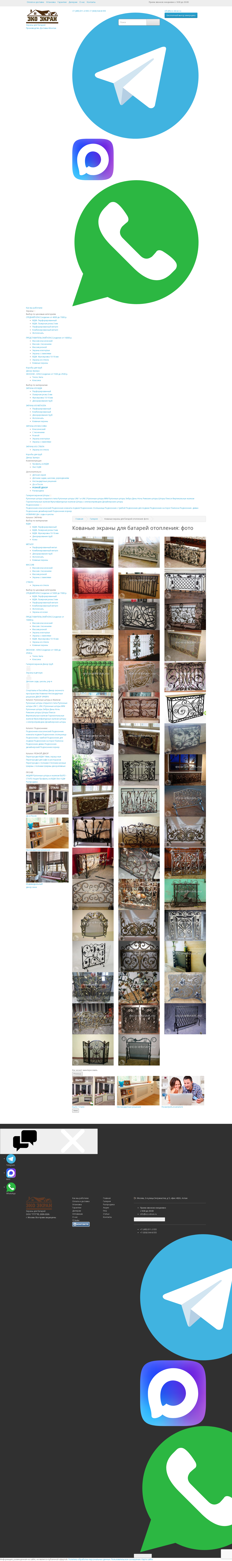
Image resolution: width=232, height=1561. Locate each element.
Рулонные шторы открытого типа (41, 703)
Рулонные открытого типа (41, 498)
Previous (77, 1073)
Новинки (43, 693)
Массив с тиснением (41, 344)
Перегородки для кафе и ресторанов (43, 759)
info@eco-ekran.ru (173, 11)
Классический (38, 429)
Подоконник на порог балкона (48, 741)
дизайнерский (39, 511)
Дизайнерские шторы (55, 722)
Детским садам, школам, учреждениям (50, 478)
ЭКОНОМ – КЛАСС (47, 374)
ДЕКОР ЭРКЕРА (42, 696)
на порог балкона (164, 508)
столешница (92, 508)
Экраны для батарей (41, 26)
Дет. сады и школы (45, 514)
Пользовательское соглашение (126, 1559)
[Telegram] (135, 75)
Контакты (91, 2)
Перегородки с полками (37, 763)
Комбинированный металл (45, 330)
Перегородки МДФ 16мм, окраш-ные (43, 756)
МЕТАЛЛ (29, 544)
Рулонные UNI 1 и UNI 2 (72, 498)
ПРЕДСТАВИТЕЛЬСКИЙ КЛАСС (49, 337)
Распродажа (38, 490)
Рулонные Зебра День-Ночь (125, 498)
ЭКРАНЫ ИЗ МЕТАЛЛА (36, 405)
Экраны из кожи (40, 612)
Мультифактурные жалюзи (63, 501)
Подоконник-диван (35, 744)
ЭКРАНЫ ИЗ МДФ (34, 388)
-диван (189, 508)
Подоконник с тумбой (36, 737)
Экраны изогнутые (41, 350)
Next (76, 1110)
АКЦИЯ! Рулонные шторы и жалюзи (42, 775)
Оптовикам (77, 1214)
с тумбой (115, 508)
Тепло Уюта (37, 377)
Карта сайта (147, 1559)
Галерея (94, 519)
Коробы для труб (34, 367)
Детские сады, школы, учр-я (39, 681)
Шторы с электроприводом (89, 501)
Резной (35, 435)
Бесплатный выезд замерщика (181, 15)
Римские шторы (33, 712)
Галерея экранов (34, 495)
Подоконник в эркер (49, 747)
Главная (79, 519)
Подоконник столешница (54, 734)
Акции (36, 778)
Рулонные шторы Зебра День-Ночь (43, 709)
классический (38, 508)
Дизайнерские (112, 501)
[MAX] (93, 159)
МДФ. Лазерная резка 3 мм (45, 323)
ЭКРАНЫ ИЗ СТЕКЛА (35, 446)
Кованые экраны (40, 363)
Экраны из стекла (40, 359)
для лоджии (137, 508)
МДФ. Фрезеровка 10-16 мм (45, 356)
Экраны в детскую (34, 672)
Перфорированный (41, 391)
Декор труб (47, 664)
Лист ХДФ (36, 467)
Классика (36, 380)
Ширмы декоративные (54, 766)
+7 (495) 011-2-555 (80, 11)
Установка (51, 2)
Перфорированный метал (44, 547)
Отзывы (75, 1220)
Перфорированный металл (45, 326)
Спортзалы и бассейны (37, 690)
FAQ (105, 1210)
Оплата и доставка (35, 2)
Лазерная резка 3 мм (42, 394)
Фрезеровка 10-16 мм (42, 397)
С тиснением (38, 432)
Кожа (34, 539)
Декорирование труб (42, 400)
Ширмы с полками (35, 766)
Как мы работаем (34, 307)
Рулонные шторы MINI (54, 706)
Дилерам (73, 2)
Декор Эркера (32, 371)
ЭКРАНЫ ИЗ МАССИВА (36, 426)
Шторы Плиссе (165, 498)
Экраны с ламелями (41, 353)
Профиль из (40, 464)
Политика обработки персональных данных (89, 1559)
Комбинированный (41, 412)
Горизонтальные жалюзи (38, 501)
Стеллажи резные (57, 763)
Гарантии (62, 2)
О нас (82, 2)
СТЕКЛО (29, 582)
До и (37, 484)
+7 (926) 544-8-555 (97, 11)
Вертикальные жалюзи (183, 498)
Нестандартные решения (44, 481)
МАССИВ (30, 564)
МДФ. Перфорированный (44, 320)
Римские (150, 498)
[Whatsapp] (135, 243)
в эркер (62, 511)
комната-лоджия (66, 508)
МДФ (28, 523)
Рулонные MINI (97, 498)
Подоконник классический (38, 731)
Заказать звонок (143, 1555)
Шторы (45, 495)
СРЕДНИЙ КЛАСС (46, 317)
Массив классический (42, 341)
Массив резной (39, 347)
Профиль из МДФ (47, 778)
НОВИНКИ (31, 514)
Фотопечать (38, 333)
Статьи (106, 1214)
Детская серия (39, 475)
